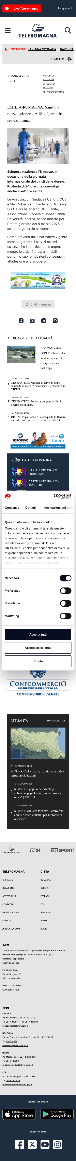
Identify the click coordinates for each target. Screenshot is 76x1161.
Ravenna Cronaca (42, 49)
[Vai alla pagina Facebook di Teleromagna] (22, 1147)
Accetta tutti (38, 634)
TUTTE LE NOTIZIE (56, 720)
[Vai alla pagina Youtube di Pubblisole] (45, 1147)
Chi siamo (7, 880)
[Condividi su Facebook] (21, 321)
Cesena (44, 888)
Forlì (43, 904)
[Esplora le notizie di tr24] (8, 30)
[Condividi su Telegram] (43, 321)
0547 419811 (12, 1021)
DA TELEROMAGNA (37, 460)
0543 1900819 (13, 1080)
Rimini (44, 920)
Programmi (65, 8)
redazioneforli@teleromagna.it (17, 1084)
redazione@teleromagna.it (15, 1026)
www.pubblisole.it (10, 989)
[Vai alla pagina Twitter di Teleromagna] (32, 1144)
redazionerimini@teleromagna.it (17, 1065)
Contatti (7, 904)
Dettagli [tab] (30, 507)
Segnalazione (12, 928)
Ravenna (45, 912)
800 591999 (11, 1041)
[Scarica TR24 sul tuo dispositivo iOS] (18, 1114)
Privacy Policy (10, 912)
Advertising (9, 896)
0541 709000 (12, 1061)
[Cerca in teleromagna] (68, 30)
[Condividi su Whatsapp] (55, 321)
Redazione (8, 888)
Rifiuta (38, 661)
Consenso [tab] (12, 507)
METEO (59, 59)
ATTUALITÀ (48, 79)
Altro (44, 928)
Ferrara (45, 896)
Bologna (46, 880)
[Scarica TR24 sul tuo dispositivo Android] (57, 1114)
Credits (6, 920)
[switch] (65, 590)
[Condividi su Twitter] (32, 321)
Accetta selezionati (38, 647)
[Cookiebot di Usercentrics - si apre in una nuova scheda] (54, 496)
